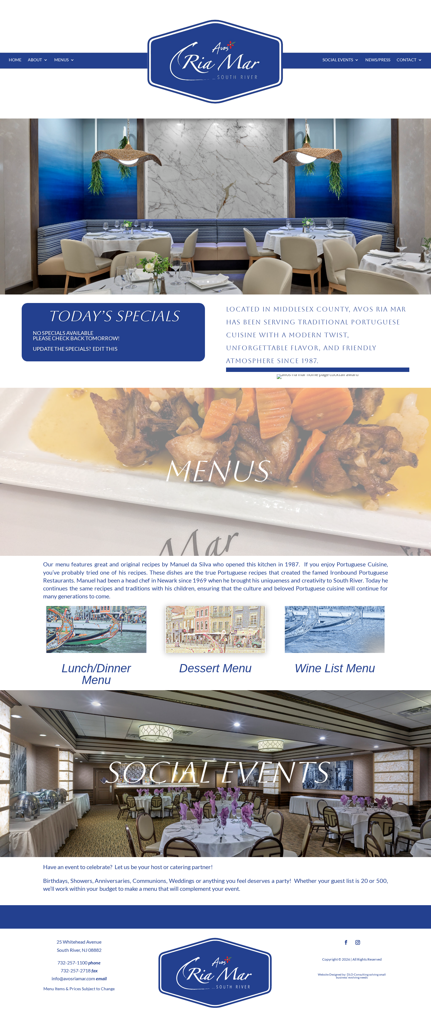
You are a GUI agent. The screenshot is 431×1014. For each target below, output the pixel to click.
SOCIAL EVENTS (338, 60)
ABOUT (35, 60)
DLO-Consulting (358, 974)
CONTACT (406, 60)
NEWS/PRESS (377, 60)
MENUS (61, 60)
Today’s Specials (113, 316)
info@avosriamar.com (73, 978)
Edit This (105, 349)
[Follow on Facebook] (346, 942)
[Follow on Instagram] (357, 942)
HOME (15, 60)
